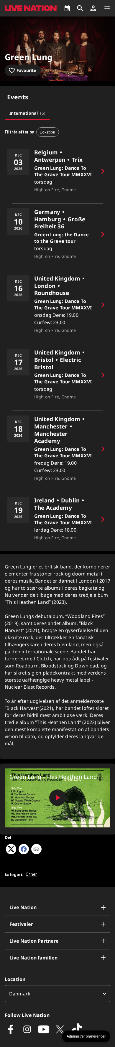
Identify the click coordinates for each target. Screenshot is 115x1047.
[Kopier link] (36, 849)
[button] (93, 8)
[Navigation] (107, 8)
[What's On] (67, 8)
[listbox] (57, 993)
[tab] (27, 113)
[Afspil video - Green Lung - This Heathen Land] (57, 797)
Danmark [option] (19, 993)
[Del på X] (11, 852)
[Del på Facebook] (24, 852)
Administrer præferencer (86, 1036)
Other (31, 874)
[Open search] (80, 8)
